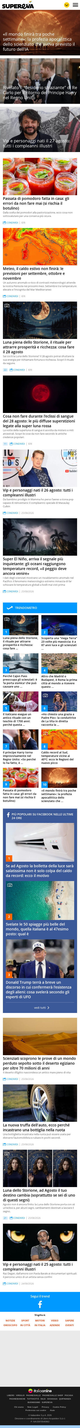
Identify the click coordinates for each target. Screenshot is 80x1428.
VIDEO (54, 1320)
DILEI (43, 1399)
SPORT (25, 1320)
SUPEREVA (47, 1402)
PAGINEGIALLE (33, 1395)
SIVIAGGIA (52, 1399)
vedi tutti (40, 1007)
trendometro (26, 608)
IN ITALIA (40, 1325)
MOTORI (40, 1320)
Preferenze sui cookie (35, 1410)
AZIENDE (55, 1325)
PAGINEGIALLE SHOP (52, 1395)
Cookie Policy (59, 1407)
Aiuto (52, 1410)
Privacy (45, 1407)
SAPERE (69, 1320)
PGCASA (69, 1395)
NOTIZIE (10, 1320)
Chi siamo (19, 1407)
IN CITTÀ (25, 1325)
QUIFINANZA (65, 1399)
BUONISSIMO (34, 1402)
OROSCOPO (10, 1325)
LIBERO (10, 1395)
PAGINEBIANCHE (17, 1399)
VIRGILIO (20, 1395)
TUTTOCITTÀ (33, 1399)
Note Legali (32, 1407)
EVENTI (69, 1325)
